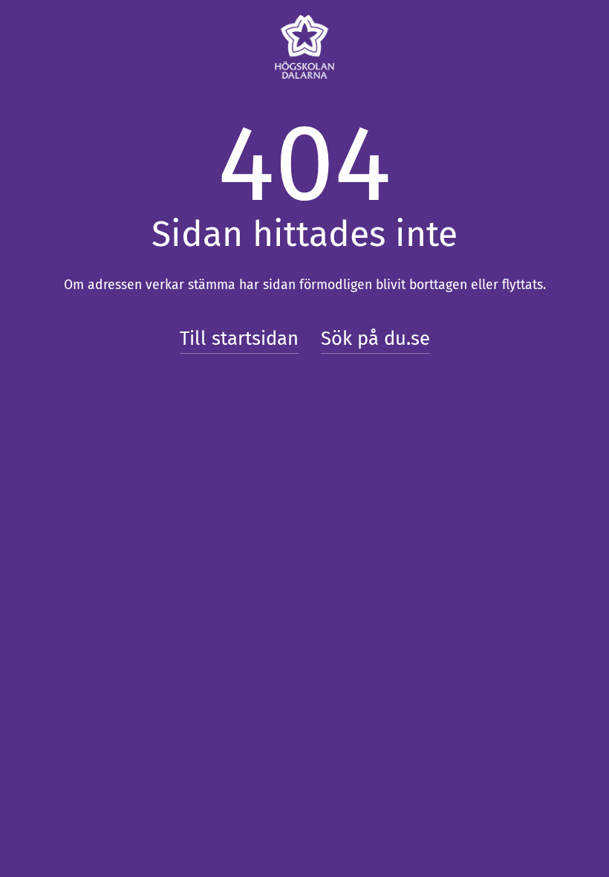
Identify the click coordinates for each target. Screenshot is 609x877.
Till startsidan (239, 338)
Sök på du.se (375, 338)
